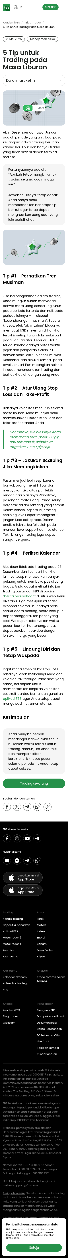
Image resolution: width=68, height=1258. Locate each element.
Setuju (34, 1247)
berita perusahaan (19, 596)
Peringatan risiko (14, 1193)
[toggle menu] (63, 7)
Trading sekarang (34, 783)
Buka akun (50, 7)
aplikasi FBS (12, 698)
